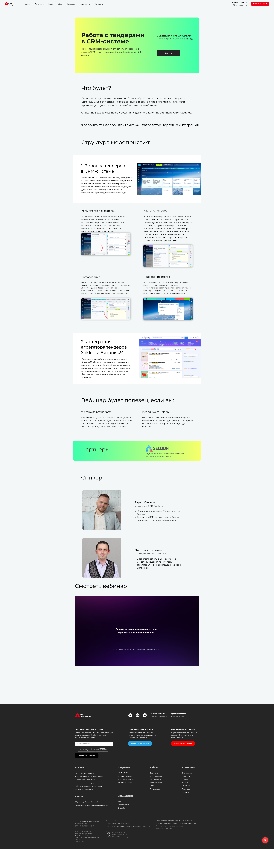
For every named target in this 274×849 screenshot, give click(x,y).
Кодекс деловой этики (164, 828)
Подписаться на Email (86, 755)
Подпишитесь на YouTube (183, 729)
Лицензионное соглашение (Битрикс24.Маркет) (174, 820)
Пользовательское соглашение (118, 823)
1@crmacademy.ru (240, 5)
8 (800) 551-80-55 (159, 714)
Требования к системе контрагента (169, 826)
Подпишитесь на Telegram (141, 729)
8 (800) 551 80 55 (239, 3)
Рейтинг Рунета (116, 836)
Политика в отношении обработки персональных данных (128, 826)
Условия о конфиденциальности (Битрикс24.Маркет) (176, 823)
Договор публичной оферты (116, 821)
